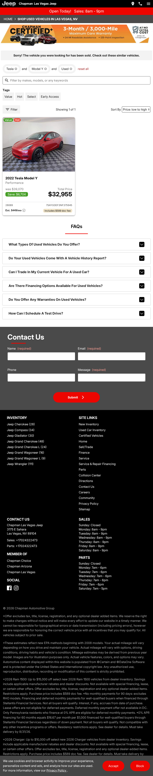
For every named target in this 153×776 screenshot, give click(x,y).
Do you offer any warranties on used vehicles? (47, 299)
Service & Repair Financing (97, 464)
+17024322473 (27, 540)
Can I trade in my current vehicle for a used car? (49, 272)
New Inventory (89, 424)
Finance (84, 452)
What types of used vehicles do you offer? (44, 244)
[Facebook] (9, 588)
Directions (86, 481)
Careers (84, 492)
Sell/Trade (86, 447)
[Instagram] (16, 588)
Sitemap (84, 509)
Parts (82, 469)
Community (87, 498)
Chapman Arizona (19, 566)
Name (19, 348)
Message (92, 370)
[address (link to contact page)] (133, 3)
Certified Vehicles (91, 435)
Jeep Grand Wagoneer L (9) (26, 458)
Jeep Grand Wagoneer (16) (25, 452)
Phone (11, 370)
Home (8, 19)
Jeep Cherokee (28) (21, 424)
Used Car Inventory (92, 430)
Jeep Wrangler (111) (20, 464)
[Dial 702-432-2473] (140, 3)
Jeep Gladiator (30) (20, 435)
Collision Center (90, 475)
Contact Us (86, 486)
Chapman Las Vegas (21, 572)
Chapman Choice (19, 561)
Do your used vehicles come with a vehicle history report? (57, 258)
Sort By (116, 109)
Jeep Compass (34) (21, 430)
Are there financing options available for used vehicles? (56, 286)
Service (84, 458)
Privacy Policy (89, 503)
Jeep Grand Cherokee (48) (25, 441)
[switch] (148, 3)
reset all (83, 69)
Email (89, 348)
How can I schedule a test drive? (36, 313)
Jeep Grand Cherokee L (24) (27, 447)
